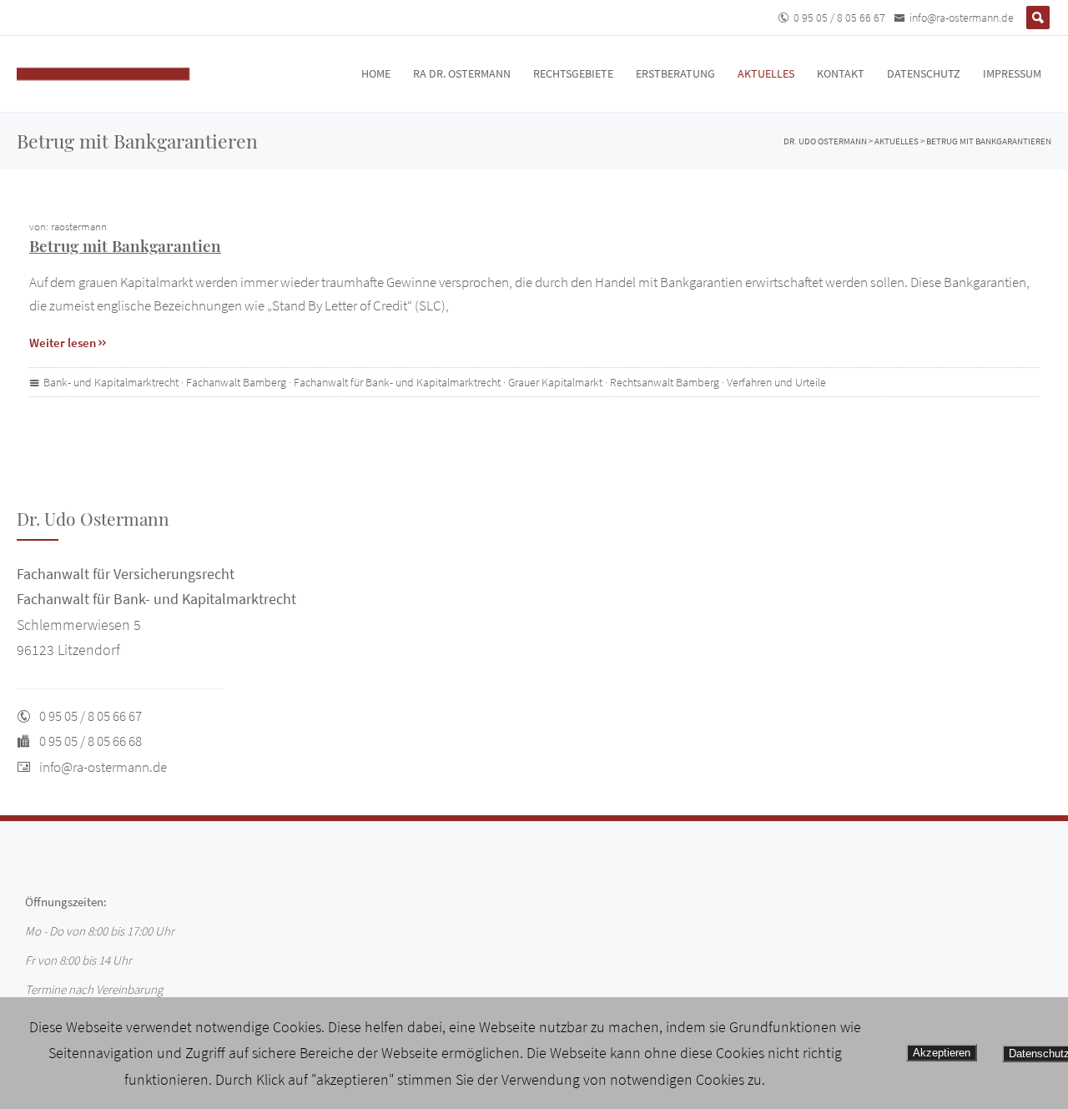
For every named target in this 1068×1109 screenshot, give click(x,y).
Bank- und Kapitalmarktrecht (111, 382)
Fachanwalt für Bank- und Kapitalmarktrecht (397, 382)
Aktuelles (766, 73)
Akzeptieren (941, 1052)
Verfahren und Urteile (776, 382)
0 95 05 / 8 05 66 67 (839, 17)
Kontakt (840, 73)
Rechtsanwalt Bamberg (664, 382)
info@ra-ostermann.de (961, 17)
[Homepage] (121, 74)
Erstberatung (675, 73)
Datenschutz (923, 73)
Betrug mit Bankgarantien (125, 245)
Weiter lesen (62, 342)
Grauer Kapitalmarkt (555, 382)
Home (375, 73)
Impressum (1012, 73)
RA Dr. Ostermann (462, 73)
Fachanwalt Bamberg (236, 382)
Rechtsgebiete (573, 73)
